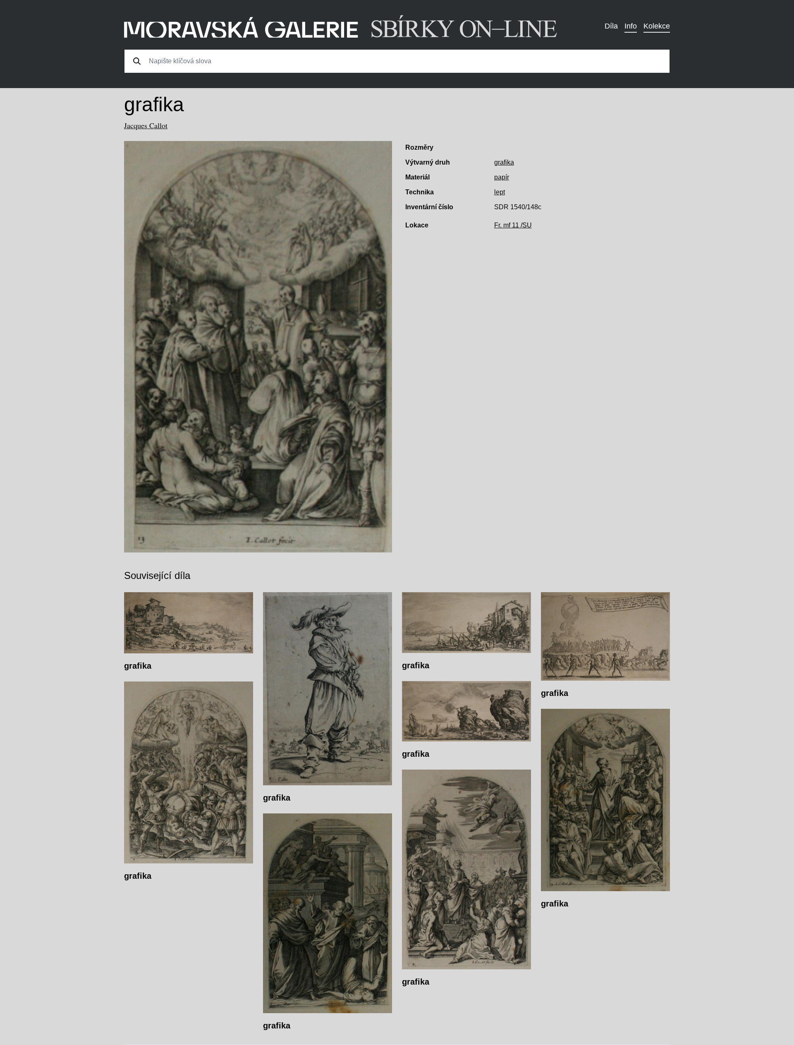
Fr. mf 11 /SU (513, 225)
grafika (504, 162)
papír (501, 177)
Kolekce (656, 26)
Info (630, 26)
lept (499, 192)
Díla (611, 26)
